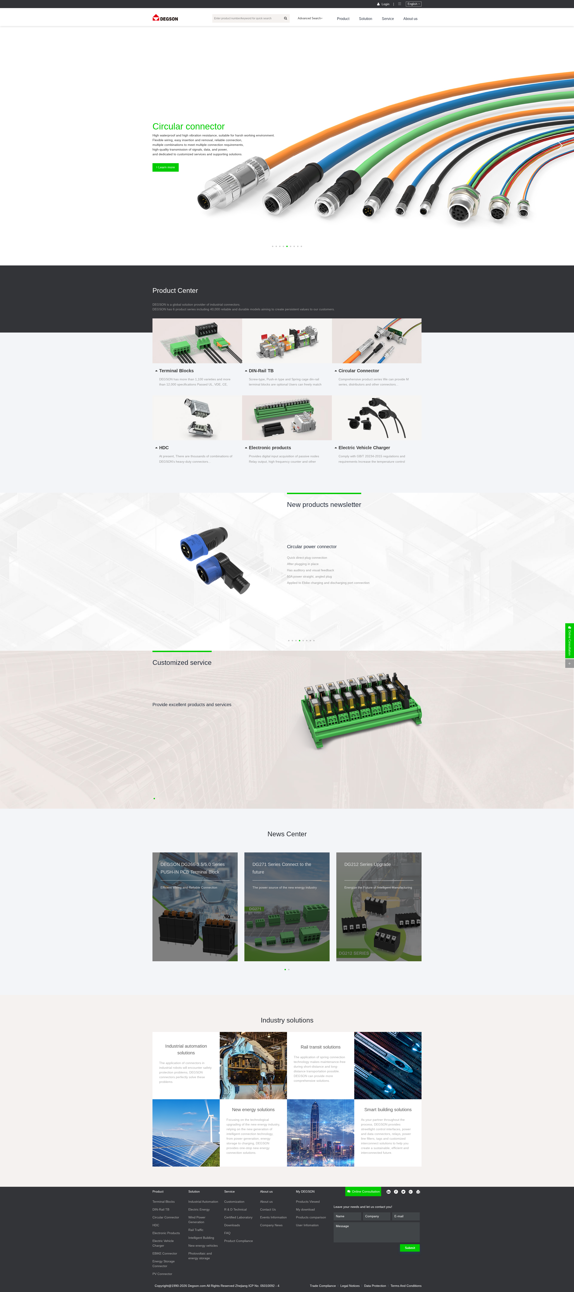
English (413, 4)
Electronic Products (166, 1233)
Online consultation (365, 1191)
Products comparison (311, 1217)
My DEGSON (305, 1191)
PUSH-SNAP (300, 546)
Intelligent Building (201, 1237)
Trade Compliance (323, 1286)
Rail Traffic (195, 1230)
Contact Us (268, 1209)
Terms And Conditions (406, 1286)
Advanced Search (309, 18)
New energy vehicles (203, 1245)
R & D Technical (235, 1209)
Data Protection (375, 1286)
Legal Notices (350, 1286)
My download (305, 1209)
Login (385, 4)
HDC (155, 1225)
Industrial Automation (203, 1201)
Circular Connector (165, 1217)
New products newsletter (324, 504)
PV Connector (162, 1274)
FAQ (227, 1233)
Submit (410, 1248)
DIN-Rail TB (160, 1209)
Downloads (232, 1225)
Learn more (166, 167)
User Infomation (307, 1225)
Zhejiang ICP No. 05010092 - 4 (257, 1286)
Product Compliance (238, 1241)
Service (388, 19)
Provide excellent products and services (191, 704)
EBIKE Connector (164, 1253)
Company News (271, 1225)
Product (343, 19)
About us (410, 19)
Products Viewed (308, 1201)
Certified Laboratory (238, 1217)
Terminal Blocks (163, 1201)
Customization (234, 1201)
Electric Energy (199, 1209)
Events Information (273, 1217)
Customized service (182, 662)
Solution (365, 19)
